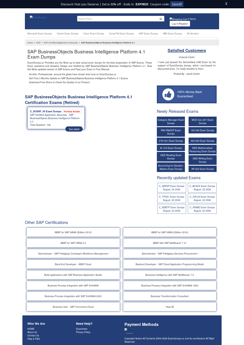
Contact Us (33, 335)
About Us (32, 332)
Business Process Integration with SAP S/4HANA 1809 (169, 285)
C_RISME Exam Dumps (202, 209)
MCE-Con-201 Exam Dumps (202, 121)
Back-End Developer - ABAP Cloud (73, 264)
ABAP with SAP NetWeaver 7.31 (170, 243)
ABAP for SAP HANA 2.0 (73, 243)
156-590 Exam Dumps (202, 130)
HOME (30, 328)
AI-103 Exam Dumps (171, 148)
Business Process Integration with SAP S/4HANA (73, 285)
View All (170, 306)
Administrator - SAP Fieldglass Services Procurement (170, 253)
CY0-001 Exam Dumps (171, 140)
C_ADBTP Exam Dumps (171, 209)
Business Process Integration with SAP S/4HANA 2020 (73, 296)
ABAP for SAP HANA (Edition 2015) (73, 232)
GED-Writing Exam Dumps (202, 160)
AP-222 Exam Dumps (202, 169)
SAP (38, 42)
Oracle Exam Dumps (68, 33)
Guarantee (81, 328)
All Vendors (193, 33)
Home (30, 42)
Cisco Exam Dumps (93, 33)
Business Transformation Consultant (170, 296)
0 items (191, 18)
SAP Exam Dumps (148, 33)
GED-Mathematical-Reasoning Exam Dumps (203, 149)
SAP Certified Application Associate (61, 42)
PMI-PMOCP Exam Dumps (171, 132)
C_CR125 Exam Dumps (202, 198)
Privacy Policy (83, 332)
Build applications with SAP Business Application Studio (73, 274)
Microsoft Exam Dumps (39, 33)
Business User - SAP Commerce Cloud (73, 306)
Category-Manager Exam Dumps (171, 121)
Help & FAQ (33, 338)
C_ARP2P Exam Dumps (171, 187)
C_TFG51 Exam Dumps (171, 198)
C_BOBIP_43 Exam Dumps (55, 111)
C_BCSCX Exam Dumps (202, 187)
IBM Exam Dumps (172, 33)
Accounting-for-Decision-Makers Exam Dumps (171, 167)
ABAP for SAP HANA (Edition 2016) (169, 232)
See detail (74, 129)
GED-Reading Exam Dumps (171, 156)
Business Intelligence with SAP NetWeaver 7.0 (169, 274)
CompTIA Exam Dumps (121, 33)
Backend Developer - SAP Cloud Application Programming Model (170, 264)
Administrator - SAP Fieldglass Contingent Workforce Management (73, 253)
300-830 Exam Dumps (202, 140)
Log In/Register (180, 23)
